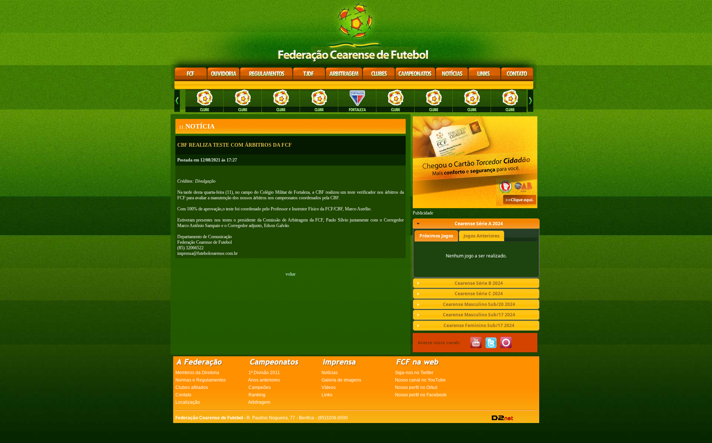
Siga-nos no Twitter (414, 372)
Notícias (330, 372)
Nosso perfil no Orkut (416, 387)
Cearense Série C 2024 (479, 293)
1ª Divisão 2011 (264, 372)
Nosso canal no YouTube (420, 380)
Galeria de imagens (341, 380)
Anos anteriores (264, 380)
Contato (183, 394)
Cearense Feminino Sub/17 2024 (479, 325)
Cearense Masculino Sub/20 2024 (479, 304)
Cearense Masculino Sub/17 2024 (479, 315)
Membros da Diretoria (197, 372)
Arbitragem (259, 402)
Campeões (259, 387)
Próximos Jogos (436, 236)
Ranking (257, 394)
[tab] (476, 224)
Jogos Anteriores (482, 236)
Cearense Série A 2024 (479, 223)
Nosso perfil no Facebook (420, 394)
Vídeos (329, 387)
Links (327, 394)
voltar (291, 274)
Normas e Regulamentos (200, 380)
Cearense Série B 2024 (479, 283)
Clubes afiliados (191, 387)
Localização (187, 402)
